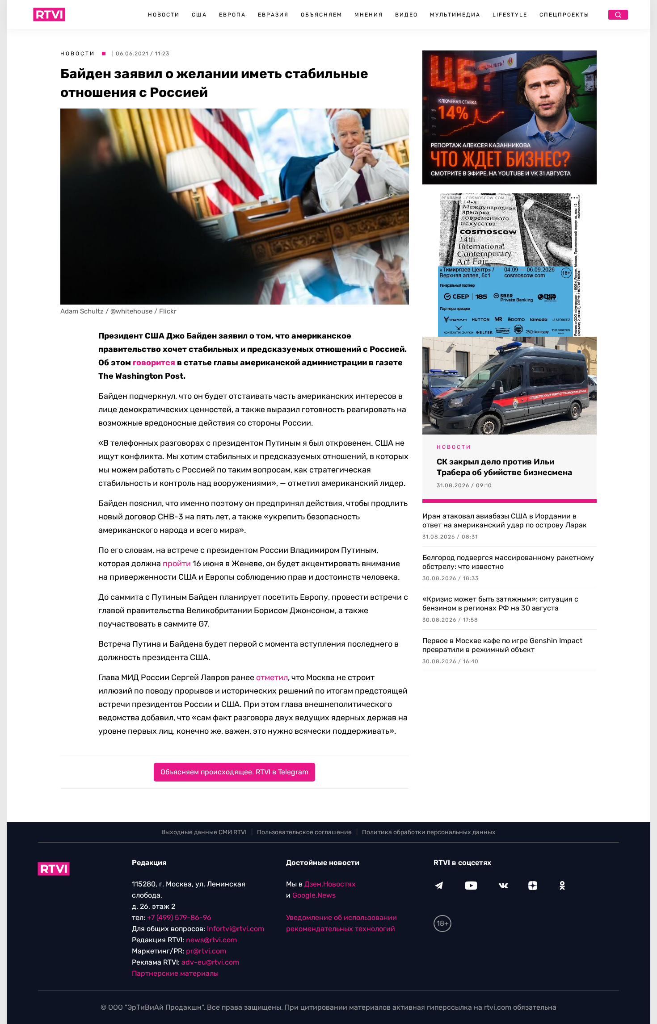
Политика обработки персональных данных (429, 832)
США (199, 15)
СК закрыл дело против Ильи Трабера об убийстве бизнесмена (504, 467)
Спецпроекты (564, 15)
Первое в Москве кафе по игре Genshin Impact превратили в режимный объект (502, 645)
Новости (164, 15)
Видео (406, 15)
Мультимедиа (455, 15)
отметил (272, 677)
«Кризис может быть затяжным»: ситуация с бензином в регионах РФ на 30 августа (500, 603)
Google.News (314, 895)
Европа (232, 15)
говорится (154, 363)
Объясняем (321, 15)
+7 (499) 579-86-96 (179, 917)
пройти (177, 563)
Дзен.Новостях (330, 884)
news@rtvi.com (211, 940)
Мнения (368, 15)
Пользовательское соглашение (304, 832)
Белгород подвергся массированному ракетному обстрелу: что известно (508, 562)
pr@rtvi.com (206, 951)
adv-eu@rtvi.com (210, 962)
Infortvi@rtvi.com (235, 928)
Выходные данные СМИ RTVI (204, 832)
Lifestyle (510, 15)
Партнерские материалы (175, 973)
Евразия (273, 15)
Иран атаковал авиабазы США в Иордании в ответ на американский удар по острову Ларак (504, 520)
